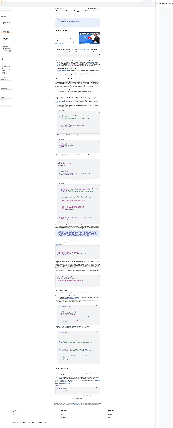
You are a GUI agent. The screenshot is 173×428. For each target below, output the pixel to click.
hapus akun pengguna (64, 364)
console (61, 73)
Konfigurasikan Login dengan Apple (73, 298)
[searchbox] (6, 8)
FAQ (108, 418)
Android (24, 422)
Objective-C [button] (63, 110)
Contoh (33, 5)
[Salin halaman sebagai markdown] (59, 13)
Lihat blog (62, 411)
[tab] (58, 110)
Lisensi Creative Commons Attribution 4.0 (79, 403)
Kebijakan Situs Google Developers (75, 404)
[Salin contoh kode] (99, 112)
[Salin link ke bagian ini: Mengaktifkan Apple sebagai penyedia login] (80, 68)
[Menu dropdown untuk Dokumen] (31, 1)
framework (62, 101)
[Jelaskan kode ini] (98, 54)
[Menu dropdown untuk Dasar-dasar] (11, 6)
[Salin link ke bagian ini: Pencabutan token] (68, 290)
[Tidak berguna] (99, 8)
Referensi (29, 5)
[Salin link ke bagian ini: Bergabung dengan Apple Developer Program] (61, 40)
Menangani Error (89, 395)
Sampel (14, 414)
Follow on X (62, 414)
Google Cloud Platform (39, 422)
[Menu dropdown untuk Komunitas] (37, 1)
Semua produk (46, 422)
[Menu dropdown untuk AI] (14, 6)
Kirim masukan (97, 10)
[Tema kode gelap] (99, 54)
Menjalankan (23, 5)
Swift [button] (59, 110)
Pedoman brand (110, 417)
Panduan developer (16, 411)
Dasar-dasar (8, 5)
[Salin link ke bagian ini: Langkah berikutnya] (69, 368)
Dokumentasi (4, 3)
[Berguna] (98, 8)
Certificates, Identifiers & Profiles (82, 49)
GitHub (14, 417)
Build (17, 5)
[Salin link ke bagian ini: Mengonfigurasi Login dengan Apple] (56, 47)
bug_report (172, 3)
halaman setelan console (78, 57)
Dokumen (60, 8)
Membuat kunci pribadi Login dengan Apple (64, 60)
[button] (5, 14)
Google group (110, 414)
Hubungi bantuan (110, 411)
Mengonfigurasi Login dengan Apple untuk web (90, 51)
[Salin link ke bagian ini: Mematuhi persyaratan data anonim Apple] (84, 78)
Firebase (56, 8)
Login (167, 217)
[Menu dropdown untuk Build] (12, 1)
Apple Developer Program (59, 43)
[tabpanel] (78, 122)
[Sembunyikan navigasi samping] (11, 426)
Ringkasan (2, 5)
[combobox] (147, 1)
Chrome (28, 422)
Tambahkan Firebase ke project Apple (63, 70)
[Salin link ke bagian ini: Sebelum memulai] (68, 30)
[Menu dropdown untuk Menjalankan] (19, 1)
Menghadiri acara (63, 417)
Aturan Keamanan (61, 377)
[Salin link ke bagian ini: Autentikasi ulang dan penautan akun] (76, 239)
